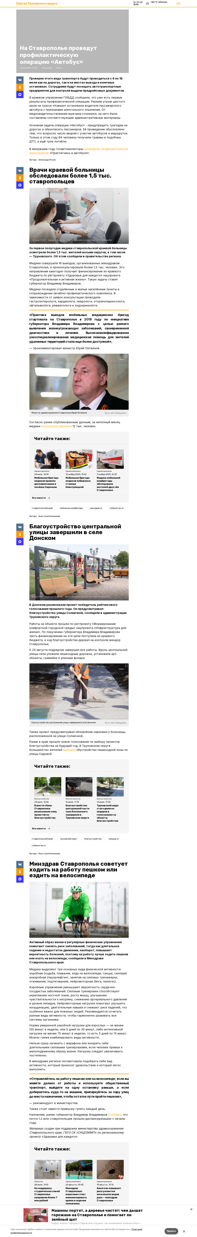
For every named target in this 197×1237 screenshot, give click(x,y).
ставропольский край (42, 508)
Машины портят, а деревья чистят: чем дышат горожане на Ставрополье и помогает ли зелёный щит (97, 1215)
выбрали (69, 750)
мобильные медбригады (71, 508)
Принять (171, 1231)
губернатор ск (116, 508)
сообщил (114, 1114)
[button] (36, 1215)
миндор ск (114, 839)
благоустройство (93, 839)
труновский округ (68, 839)
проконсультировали (56, 426)
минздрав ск (96, 508)
